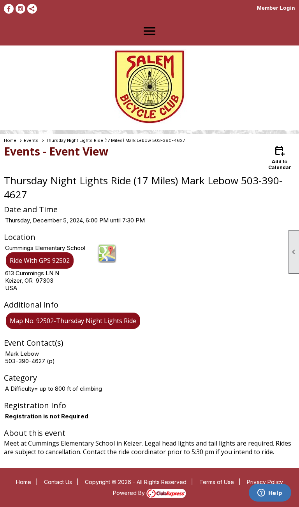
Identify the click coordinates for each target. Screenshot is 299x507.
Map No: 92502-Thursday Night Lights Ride (73, 320)
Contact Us (58, 482)
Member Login (276, 8)
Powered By (129, 493)
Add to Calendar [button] (279, 157)
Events (31, 140)
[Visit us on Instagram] (20, 9)
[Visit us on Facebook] (9, 9)
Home (10, 140)
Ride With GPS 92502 (40, 260)
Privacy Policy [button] (265, 482)
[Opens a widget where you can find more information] (269, 493)
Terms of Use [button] (216, 482)
